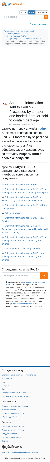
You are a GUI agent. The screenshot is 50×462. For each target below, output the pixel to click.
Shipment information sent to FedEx (22, 184)
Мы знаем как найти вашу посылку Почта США (25, 458)
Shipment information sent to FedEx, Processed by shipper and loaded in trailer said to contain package (25, 229)
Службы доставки (10, 417)
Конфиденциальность (21, 452)
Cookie (35, 452)
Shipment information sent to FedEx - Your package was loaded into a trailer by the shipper (24, 240)
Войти (31, 12)
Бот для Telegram (10, 434)
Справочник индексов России (15, 406)
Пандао (5, 385)
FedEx (42, 128)
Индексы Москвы (9, 410)
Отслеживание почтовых (23, 304)
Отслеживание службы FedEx (22, 124)
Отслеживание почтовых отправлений (19, 375)
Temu (4, 382)
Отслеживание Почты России (15, 393)
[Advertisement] (25, 73)
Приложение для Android (13, 430)
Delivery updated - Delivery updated (22, 248)
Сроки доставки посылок (13, 413)
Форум (23, 12)
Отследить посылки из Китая (15, 396)
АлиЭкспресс (8, 378)
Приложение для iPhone (13, 427)
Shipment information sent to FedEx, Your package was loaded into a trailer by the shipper (23, 256)
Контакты (5, 452)
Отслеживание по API (11, 437)
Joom (4, 389)
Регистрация (42, 12)
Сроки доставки (38, 24)
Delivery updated (12, 213)
